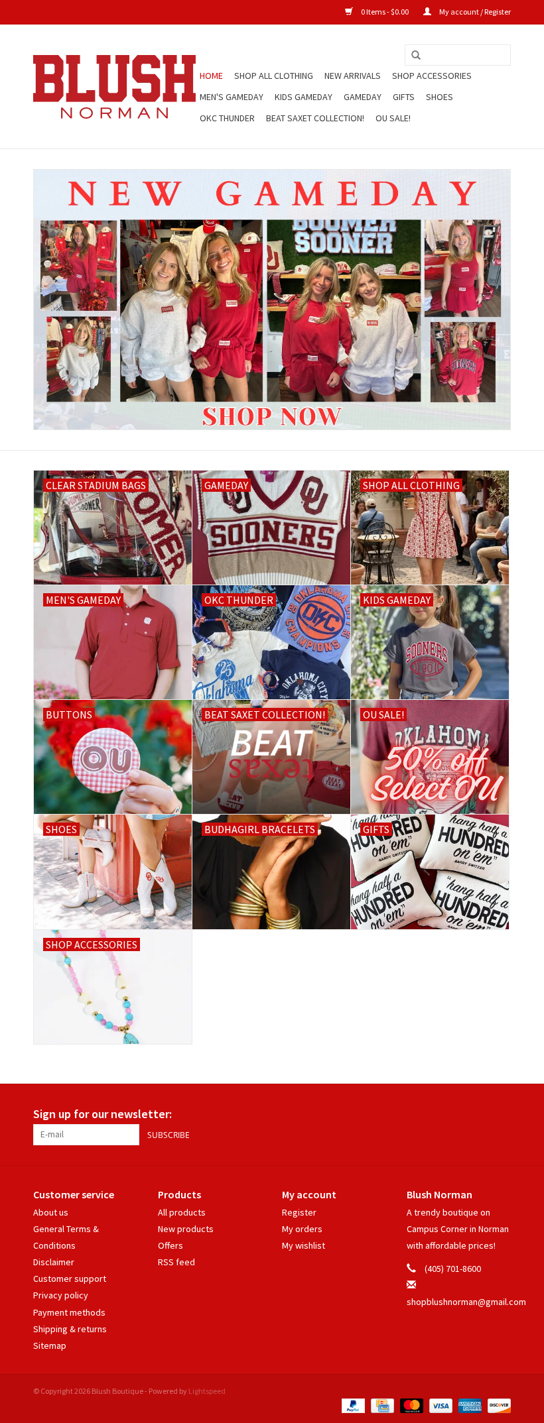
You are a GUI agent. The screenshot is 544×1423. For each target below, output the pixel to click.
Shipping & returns (70, 1329)
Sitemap (49, 1345)
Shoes (439, 97)
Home (211, 76)
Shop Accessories (432, 76)
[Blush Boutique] (114, 87)
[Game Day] (272, 299)
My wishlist (303, 1245)
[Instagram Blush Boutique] (500, 1114)
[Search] (416, 55)
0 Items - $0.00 (385, 12)
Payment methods (69, 1312)
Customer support (69, 1278)
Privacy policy (60, 1295)
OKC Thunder (227, 118)
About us (50, 1212)
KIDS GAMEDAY (303, 97)
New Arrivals (352, 76)
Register (299, 1212)
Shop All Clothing (273, 76)
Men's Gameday (231, 97)
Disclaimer (53, 1262)
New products (186, 1229)
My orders (302, 1229)
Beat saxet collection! (315, 118)
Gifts (404, 97)
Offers (170, 1245)
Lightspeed (207, 1391)
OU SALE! (393, 118)
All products (182, 1212)
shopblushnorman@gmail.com (466, 1302)
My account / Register (474, 12)
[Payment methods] (351, 1405)
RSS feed (176, 1262)
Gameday (362, 97)
